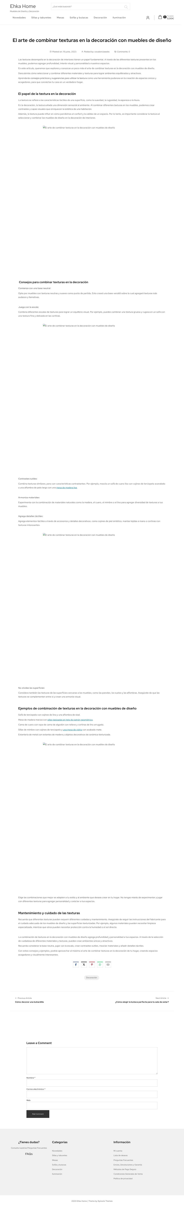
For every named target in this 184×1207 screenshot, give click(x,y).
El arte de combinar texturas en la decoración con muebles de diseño (92, 40)
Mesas (60, 17)
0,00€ (170, 18)
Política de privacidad (123, 1178)
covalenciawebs (102, 52)
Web (28, 1100)
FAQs (29, 1154)
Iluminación (119, 17)
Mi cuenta (118, 1151)
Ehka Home (23, 6)
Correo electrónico (35, 1089)
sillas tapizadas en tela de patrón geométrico (70, 719)
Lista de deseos (121, 1155)
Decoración (100, 17)
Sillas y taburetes (41, 17)
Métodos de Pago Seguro (125, 1169)
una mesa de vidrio (72, 729)
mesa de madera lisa (66, 487)
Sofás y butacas (79, 17)
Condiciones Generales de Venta (128, 1174)
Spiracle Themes (105, 1201)
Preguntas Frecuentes (123, 1160)
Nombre (30, 1078)
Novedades (19, 17)
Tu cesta (170, 16)
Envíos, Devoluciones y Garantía (128, 1165)
